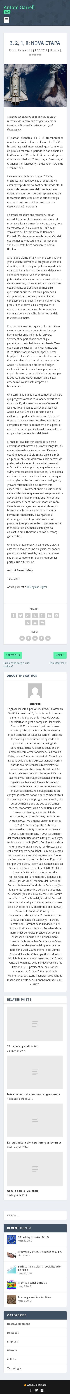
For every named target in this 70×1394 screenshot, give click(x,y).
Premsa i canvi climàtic (32, 1282)
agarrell (26, 50)
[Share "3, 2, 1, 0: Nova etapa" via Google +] (27, 615)
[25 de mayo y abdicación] (35, 1024)
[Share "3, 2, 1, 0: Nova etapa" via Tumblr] (35, 615)
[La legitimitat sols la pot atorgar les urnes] (35, 1120)
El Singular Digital (37, 587)
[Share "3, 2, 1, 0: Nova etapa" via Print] (42, 622)
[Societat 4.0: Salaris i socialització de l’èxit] (11, 1268)
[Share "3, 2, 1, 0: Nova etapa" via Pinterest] (42, 615)
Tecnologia (14, 1368)
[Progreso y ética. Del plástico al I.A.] (11, 1254)
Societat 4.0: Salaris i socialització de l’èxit (39, 1268)
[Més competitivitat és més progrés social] (35, 1072)
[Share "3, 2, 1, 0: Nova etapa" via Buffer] (56, 615)
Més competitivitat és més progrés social (34, 1094)
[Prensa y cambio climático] (11, 1299)
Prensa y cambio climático (34, 1297)
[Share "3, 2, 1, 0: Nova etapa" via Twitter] (20, 615)
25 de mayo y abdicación (22, 1046)
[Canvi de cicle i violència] (35, 1169)
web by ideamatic (36, 1384)
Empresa (12, 1341)
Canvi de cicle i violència (23, 1190)
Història (54, 50)
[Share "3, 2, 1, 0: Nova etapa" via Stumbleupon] (27, 622)
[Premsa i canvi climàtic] (11, 1285)
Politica (12, 1359)
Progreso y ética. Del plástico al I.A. (40, 1252)
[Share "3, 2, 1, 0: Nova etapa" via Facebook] (13, 615)
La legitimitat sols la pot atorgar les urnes (34, 1142)
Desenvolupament (18, 1324)
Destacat (13, 1332)
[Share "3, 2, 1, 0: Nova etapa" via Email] (35, 622)
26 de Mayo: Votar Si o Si (33, 1237)
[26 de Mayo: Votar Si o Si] (11, 1239)
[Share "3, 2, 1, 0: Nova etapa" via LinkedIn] (49, 615)
